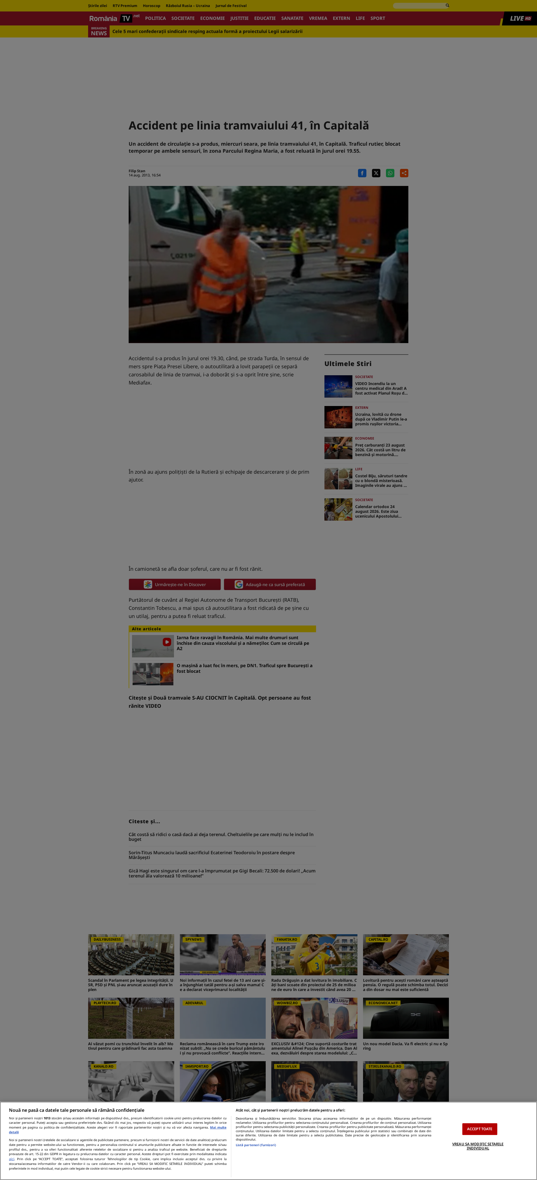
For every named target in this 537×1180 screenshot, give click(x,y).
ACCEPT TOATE (480, 1128)
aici (11, 1159)
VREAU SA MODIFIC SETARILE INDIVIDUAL (477, 1146)
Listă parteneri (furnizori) (256, 1145)
